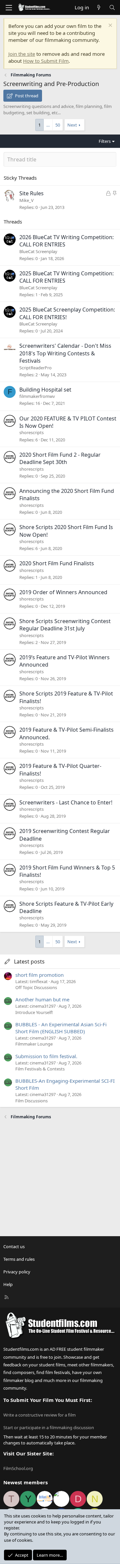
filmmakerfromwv (37, 396)
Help (8, 1284)
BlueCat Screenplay (38, 251)
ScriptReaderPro (35, 368)
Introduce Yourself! (34, 1012)
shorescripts (31, 432)
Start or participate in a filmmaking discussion (48, 1427)
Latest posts (29, 961)
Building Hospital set (45, 389)
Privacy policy (16, 1272)
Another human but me (42, 999)
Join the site (21, 53)
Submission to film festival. (46, 1056)
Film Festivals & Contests (40, 1069)
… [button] (48, 125)
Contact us (14, 1246)
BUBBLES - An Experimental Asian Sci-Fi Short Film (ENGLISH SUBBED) (61, 1028)
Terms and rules (19, 1259)
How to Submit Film (46, 60)
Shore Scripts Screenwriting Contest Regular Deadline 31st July (65, 624)
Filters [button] (105, 141)
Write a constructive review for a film (39, 1415)
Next (72, 125)
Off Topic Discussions (36, 987)
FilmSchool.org (18, 1468)
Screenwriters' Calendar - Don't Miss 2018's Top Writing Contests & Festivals (65, 353)
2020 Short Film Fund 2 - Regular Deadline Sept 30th (60, 458)
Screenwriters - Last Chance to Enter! (65, 802)
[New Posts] (98, 7)
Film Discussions (31, 1101)
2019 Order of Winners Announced (63, 592)
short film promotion (39, 974)
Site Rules (31, 193)
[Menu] (8, 8)
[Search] (112, 7)
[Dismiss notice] (109, 26)
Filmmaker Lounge (34, 1044)
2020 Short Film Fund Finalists (56, 563)
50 (57, 125)
